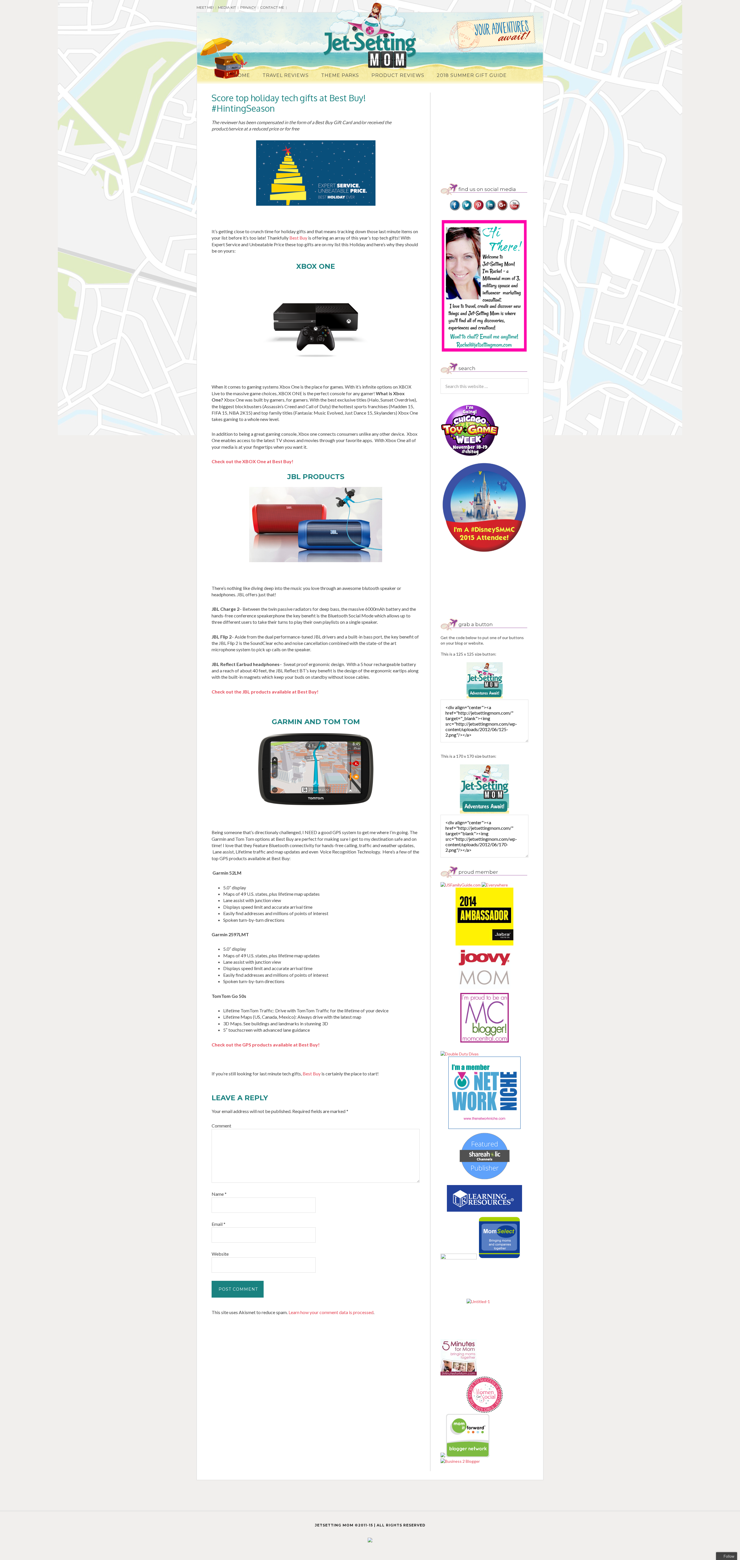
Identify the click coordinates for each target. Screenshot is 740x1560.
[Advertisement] (489, 133)
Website (220, 1254)
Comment (221, 1125)
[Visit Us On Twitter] (467, 209)
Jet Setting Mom (370, 36)
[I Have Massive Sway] (443, 1455)
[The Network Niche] (484, 1127)
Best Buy (298, 237)
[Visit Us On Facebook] (455, 209)
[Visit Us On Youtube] (514, 209)
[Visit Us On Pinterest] (478, 209)
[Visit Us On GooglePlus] (502, 209)
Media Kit (227, 7)
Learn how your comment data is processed (330, 1312)
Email (218, 1224)
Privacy (248, 7)
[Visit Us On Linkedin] (490, 209)
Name (219, 1194)
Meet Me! (205, 7)
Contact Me (272, 7)
